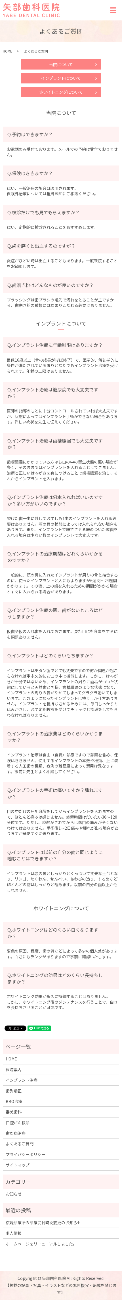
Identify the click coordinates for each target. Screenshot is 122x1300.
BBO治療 (14, 1101)
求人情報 (14, 1233)
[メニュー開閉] (113, 10)
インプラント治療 (21, 1080)
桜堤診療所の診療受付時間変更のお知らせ (43, 1222)
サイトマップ (18, 1165)
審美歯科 (14, 1112)
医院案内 (14, 1069)
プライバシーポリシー (25, 1154)
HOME (7, 51)
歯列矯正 (14, 1091)
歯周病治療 (16, 1133)
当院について (61, 64)
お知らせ (14, 1194)
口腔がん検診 (18, 1122)
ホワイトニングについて (61, 92)
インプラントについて (61, 78)
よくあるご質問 (19, 1143)
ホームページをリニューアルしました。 (41, 1244)
